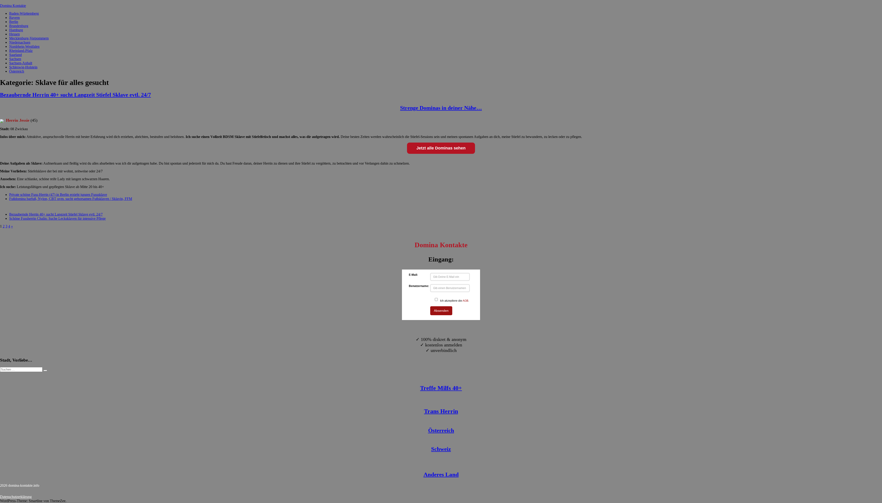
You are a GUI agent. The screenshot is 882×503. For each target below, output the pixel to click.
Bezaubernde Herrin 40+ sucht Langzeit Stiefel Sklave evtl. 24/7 (75, 95)
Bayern (14, 18)
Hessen (14, 34)
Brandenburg (18, 26)
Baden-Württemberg (24, 13)
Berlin (13, 22)
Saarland (15, 55)
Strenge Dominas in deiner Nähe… (441, 108)
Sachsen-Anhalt (20, 63)
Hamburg (16, 30)
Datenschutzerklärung (16, 497)
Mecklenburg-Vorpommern (29, 38)
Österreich (16, 71)
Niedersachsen (19, 42)
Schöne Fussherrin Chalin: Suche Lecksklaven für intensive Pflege (57, 218)
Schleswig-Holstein (23, 67)
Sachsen (15, 59)
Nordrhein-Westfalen (24, 46)
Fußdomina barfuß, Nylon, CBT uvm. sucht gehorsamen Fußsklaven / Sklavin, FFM (70, 199)
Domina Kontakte (13, 6)
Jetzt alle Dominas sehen (441, 148)
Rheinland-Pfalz (21, 51)
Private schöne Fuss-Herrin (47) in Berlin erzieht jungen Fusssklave (58, 195)
